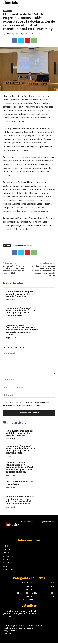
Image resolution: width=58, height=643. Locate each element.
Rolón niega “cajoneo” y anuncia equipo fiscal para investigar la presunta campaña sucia (20, 311)
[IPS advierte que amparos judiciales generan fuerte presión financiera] (46, 296)
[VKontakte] (34, 532)
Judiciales (7, 11)
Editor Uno (9, 34)
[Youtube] (39, 532)
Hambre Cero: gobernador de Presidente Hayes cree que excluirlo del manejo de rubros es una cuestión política (43, 270)
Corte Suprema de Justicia (22, 246)
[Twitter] (21, 40)
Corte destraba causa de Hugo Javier (19, 482)
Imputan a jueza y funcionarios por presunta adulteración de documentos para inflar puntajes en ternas (22, 330)
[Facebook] (14, 40)
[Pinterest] (27, 40)
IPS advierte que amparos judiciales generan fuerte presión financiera (20, 294)
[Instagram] (24, 532)
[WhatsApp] (34, 40)
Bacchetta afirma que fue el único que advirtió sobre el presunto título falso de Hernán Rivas (20, 500)
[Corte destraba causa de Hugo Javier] (42, 485)
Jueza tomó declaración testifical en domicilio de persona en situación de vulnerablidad (13, 269)
